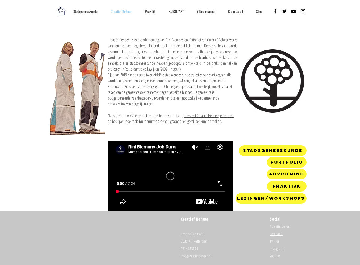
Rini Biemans (175, 40)
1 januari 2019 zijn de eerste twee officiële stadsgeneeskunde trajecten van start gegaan (167, 75)
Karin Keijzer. (197, 40)
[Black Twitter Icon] (284, 11)
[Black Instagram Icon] (303, 11)
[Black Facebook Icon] (275, 11)
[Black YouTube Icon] (294, 11)
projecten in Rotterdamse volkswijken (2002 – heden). (144, 69)
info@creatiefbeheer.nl (196, 255)
